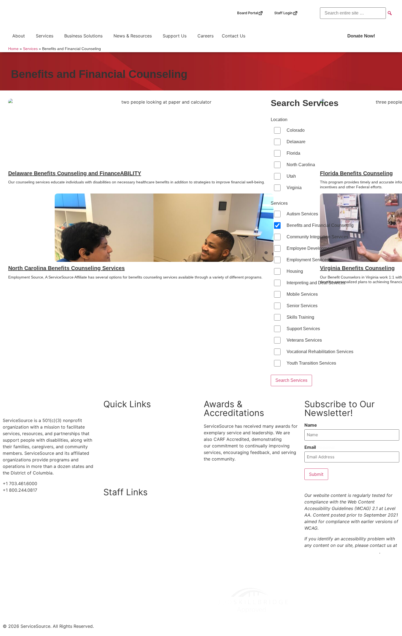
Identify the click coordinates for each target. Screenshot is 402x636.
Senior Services (302, 305)
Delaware (296, 141)
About (18, 36)
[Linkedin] (185, 13)
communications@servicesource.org (341, 552)
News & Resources (132, 36)
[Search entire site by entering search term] (353, 13)
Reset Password (134, 531)
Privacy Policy (123, 445)
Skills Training (300, 317)
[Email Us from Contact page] (196, 13)
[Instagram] (174, 13)
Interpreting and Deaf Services (316, 282)
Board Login (130, 506)
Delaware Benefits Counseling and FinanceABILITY (74, 173)
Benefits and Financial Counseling (320, 225)
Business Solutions (83, 36)
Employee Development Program (319, 248)
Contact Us (233, 36)
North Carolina (301, 164)
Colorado (296, 130)
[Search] (389, 12)
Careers (205, 36)
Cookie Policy (123, 458)
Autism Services (302, 214)
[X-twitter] (152, 13)
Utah (291, 176)
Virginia (294, 187)
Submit (316, 474)
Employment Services (308, 259)
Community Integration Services (317, 237)
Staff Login (289, 11)
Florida (293, 153)
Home (13, 49)
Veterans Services (304, 340)
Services (44, 36)
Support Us (175, 36)
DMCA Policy (122, 470)
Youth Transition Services (311, 363)
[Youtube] (163, 13)
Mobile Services (302, 294)
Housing (295, 271)
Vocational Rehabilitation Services (320, 351)
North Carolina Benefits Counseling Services (66, 268)
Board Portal (253, 11)
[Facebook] (141, 13)
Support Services (303, 328)
